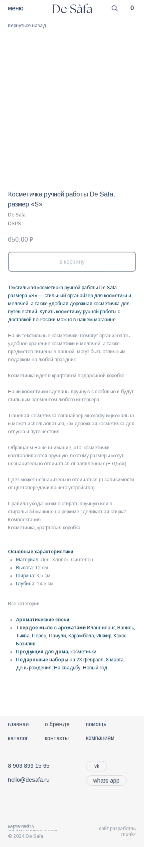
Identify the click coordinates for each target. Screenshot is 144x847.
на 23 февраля (87, 660)
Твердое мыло (34, 628)
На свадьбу (67, 668)
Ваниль (125, 628)
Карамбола (81, 636)
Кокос (120, 636)
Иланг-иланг (101, 628)
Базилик (25, 644)
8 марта (115, 660)
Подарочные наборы (42, 660)
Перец (39, 636)
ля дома (58, 652)
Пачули (57, 636)
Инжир (103, 636)
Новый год (95, 668)
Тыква (23, 636)
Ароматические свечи (42, 620)
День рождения (34, 668)
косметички (83, 652)
